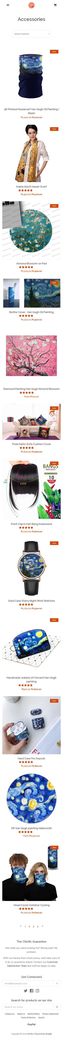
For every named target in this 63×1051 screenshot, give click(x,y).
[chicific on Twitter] (26, 991)
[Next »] (42, 926)
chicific (30, 1034)
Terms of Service (28, 1018)
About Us (21, 1014)
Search (41, 1018)
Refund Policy (34, 1014)
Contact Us (9, 1014)
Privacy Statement (50, 1014)
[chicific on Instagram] (37, 991)
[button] (26, 190)
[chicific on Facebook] (31, 991)
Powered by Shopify (43, 1034)
